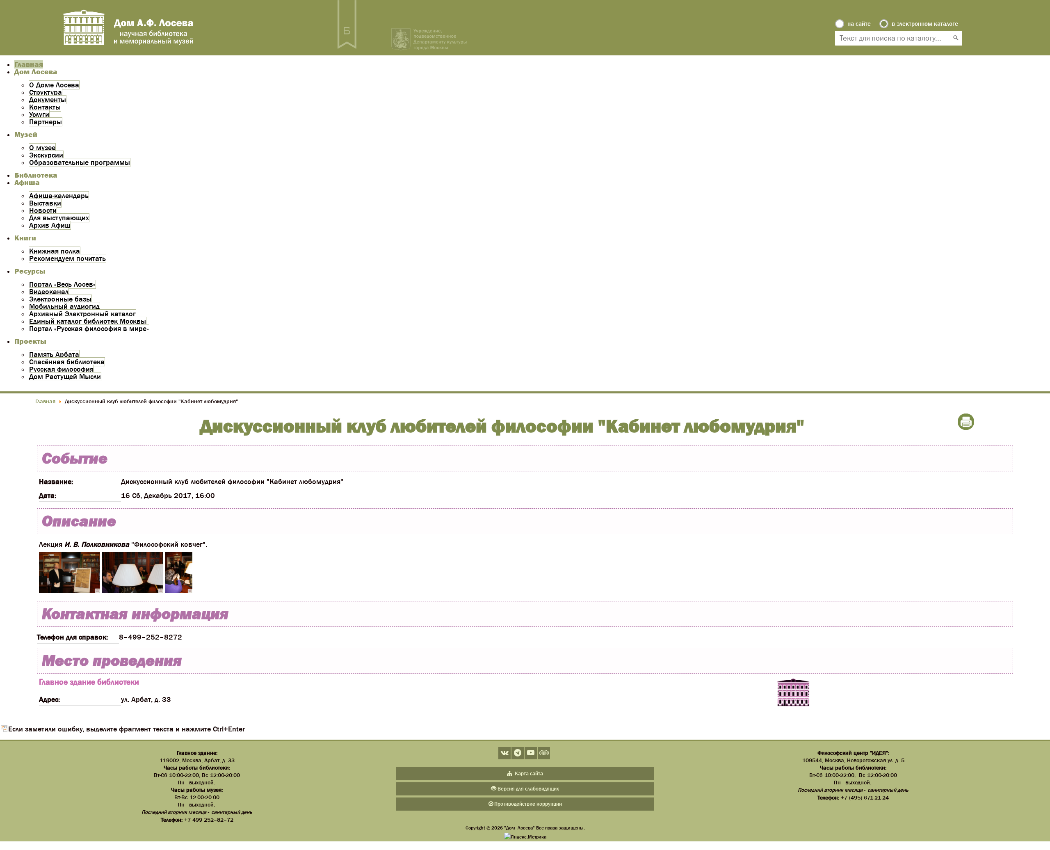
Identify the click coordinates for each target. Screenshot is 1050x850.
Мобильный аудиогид (64, 306)
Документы (47, 100)
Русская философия (61, 369)
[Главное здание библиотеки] (793, 693)
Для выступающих (59, 218)
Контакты (45, 107)
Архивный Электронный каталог (82, 314)
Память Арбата (54, 354)
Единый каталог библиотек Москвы (87, 321)
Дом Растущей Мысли (65, 376)
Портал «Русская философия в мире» (89, 328)
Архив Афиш (50, 225)
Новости (43, 210)
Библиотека (35, 175)
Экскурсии (46, 155)
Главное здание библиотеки (89, 681)
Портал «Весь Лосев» (62, 284)
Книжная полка (54, 251)
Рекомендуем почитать (67, 258)
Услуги (39, 114)
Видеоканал (48, 292)
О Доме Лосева (54, 85)
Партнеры (45, 122)
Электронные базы (60, 299)
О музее (42, 148)
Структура (45, 92)
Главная (28, 64)
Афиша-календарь (59, 196)
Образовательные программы (79, 162)
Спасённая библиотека (67, 362)
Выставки (45, 203)
